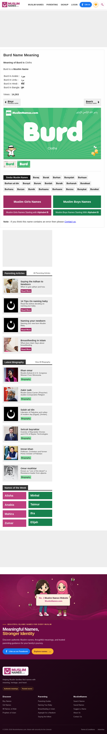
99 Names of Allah (9, 709)
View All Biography (42, 362)
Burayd (26, 183)
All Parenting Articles (41, 273)
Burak (46, 177)
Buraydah (69, 177)
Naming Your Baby (45, 705)
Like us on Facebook (18, 651)
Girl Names (7, 705)
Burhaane (57, 189)
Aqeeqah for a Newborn (47, 713)
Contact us (70, 221)
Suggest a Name (79, 709)
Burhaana (44, 189)
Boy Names (7, 701)
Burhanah (71, 183)
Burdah (48, 183)
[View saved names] (95, 4)
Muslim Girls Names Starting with (27, 212)
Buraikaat (85, 183)
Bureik (31, 189)
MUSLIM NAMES (36, 5)
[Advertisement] (53, 28)
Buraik (59, 183)
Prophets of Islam (9, 713)
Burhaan (82, 177)
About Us (77, 713)
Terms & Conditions (88, 729)
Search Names (79, 701)
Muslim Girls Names (27, 201)
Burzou (69, 189)
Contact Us (77, 717)
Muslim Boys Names (77, 201)
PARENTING (52, 5)
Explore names (42, 651)
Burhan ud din (12, 183)
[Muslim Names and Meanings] (11, 4)
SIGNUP (64, 5)
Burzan (20, 189)
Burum (37, 183)
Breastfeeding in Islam (46, 709)
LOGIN (74, 5)
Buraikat (94, 189)
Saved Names (78, 705)
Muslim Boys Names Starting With (77, 212)
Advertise (101, 729)
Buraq (36, 177)
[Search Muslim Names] (102, 4)
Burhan (56, 177)
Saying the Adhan (44, 717)
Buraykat (81, 189)
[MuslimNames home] (15, 671)
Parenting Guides (44, 701)
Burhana (9, 189)
